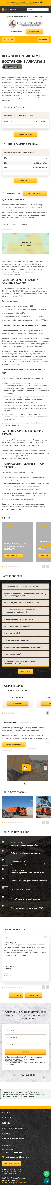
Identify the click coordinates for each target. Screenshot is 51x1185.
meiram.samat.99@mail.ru (18, 17)
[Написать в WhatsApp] (46, 1174)
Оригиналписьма (10, 967)
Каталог (10, 39)
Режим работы (11, 9)
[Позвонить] (47, 1181)
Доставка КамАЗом (11, 1096)
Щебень (6, 1123)
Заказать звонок (34, 31)
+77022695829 (38, 17)
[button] (43, 566)
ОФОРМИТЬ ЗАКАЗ (25, 134)
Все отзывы (16, 995)
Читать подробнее (13, 745)
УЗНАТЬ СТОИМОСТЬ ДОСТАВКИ (15, 224)
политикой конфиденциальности (19, 1060)
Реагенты (7, 1118)
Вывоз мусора (27, 1096)
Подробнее (17, 703)
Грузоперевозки (36, 1094)
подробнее (22, 955)
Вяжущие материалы (13, 1138)
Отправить (25, 1052)
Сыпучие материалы (12, 1128)
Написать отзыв (33, 995)
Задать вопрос (25, 671)
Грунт (5, 1133)
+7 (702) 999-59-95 (15, 194)
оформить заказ (13, 556)
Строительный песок (17, 691)
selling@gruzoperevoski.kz (12, 509)
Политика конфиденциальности (14, 1183)
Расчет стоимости (16, 31)
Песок (5, 1112)
